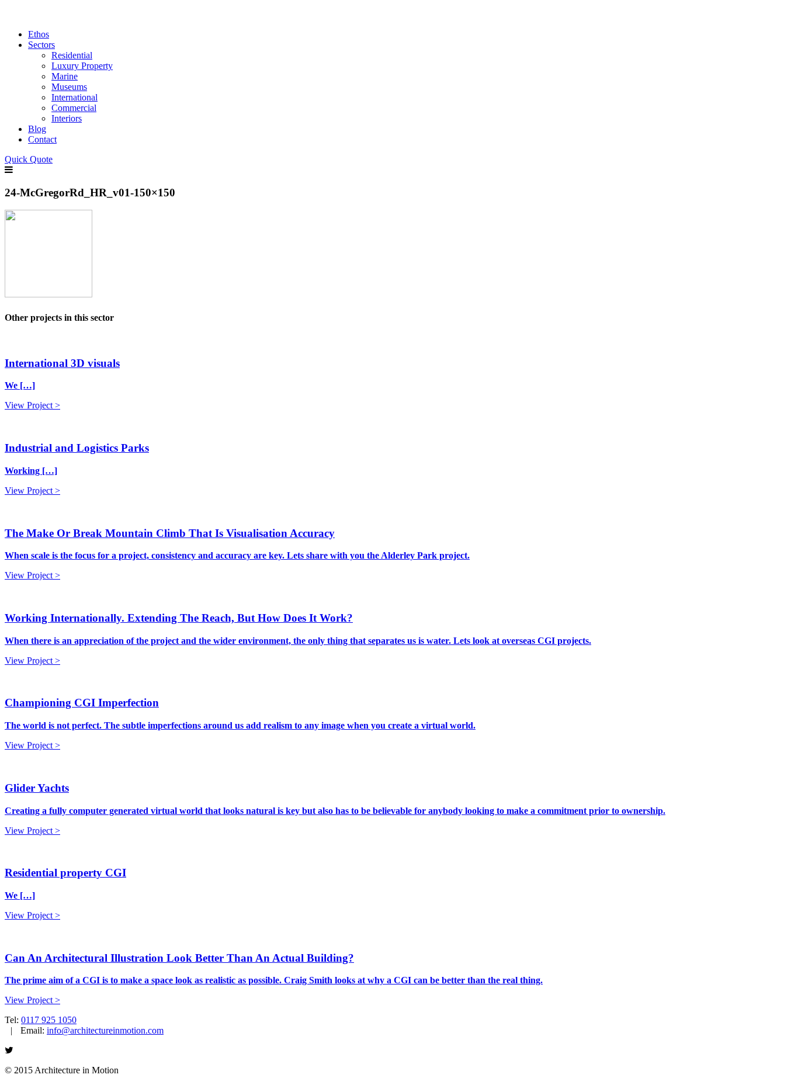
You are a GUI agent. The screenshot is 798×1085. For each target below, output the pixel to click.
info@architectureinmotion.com (105, 1030)
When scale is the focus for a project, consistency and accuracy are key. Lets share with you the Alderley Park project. (237, 555)
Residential (71, 55)
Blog (37, 129)
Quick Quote (29, 159)
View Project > (32, 405)
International (74, 97)
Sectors (41, 45)
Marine (64, 76)
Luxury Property (82, 66)
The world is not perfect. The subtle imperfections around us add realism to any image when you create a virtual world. (240, 725)
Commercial (73, 108)
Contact (42, 139)
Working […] (31, 471)
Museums (69, 87)
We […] (20, 385)
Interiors (66, 118)
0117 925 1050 (49, 1020)
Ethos (38, 34)
